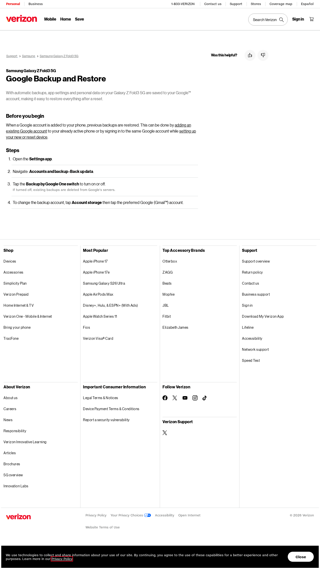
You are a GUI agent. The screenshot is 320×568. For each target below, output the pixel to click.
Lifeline (248, 327)
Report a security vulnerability (106, 420)
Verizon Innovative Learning (25, 442)
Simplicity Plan (15, 283)
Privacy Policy (96, 515)
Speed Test (251, 360)
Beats (167, 283)
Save (79, 19)
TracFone (11, 338)
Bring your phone (17, 327)
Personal (13, 4)
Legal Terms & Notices (100, 398)
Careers (10, 409)
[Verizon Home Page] (21, 18)
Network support (255, 349)
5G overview (13, 475)
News (8, 420)
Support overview (256, 261)
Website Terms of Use (103, 527)
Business (35, 4)
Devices (10, 261)
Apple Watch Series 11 (100, 316)
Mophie (168, 294)
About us (11, 398)
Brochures (12, 464)
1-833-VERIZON (182, 4)
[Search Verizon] (268, 20)
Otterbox (169, 261)
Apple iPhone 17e (96, 272)
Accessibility (252, 338)
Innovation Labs (16, 486)
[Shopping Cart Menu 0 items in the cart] (311, 19)
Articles (10, 453)
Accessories (14, 272)
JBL (165, 305)
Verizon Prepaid (16, 294)
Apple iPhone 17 (95, 261)
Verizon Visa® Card (98, 338)
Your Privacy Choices (127, 515)
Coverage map (281, 4)
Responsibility (15, 431)
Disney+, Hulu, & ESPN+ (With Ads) (110, 305)
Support (236, 4)
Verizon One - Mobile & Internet (28, 316)
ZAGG (167, 272)
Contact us (213, 4)
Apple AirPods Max (98, 294)
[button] (250, 55)
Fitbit (166, 316)
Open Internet (189, 515)
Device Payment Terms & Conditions (111, 409)
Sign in (247, 305)
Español (307, 4)
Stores (256, 4)
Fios (86, 327)
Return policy (252, 272)
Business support (256, 294)
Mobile (50, 19)
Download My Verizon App (263, 316)
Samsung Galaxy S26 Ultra (104, 283)
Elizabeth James (175, 327)
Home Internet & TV (19, 305)
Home (65, 19)
